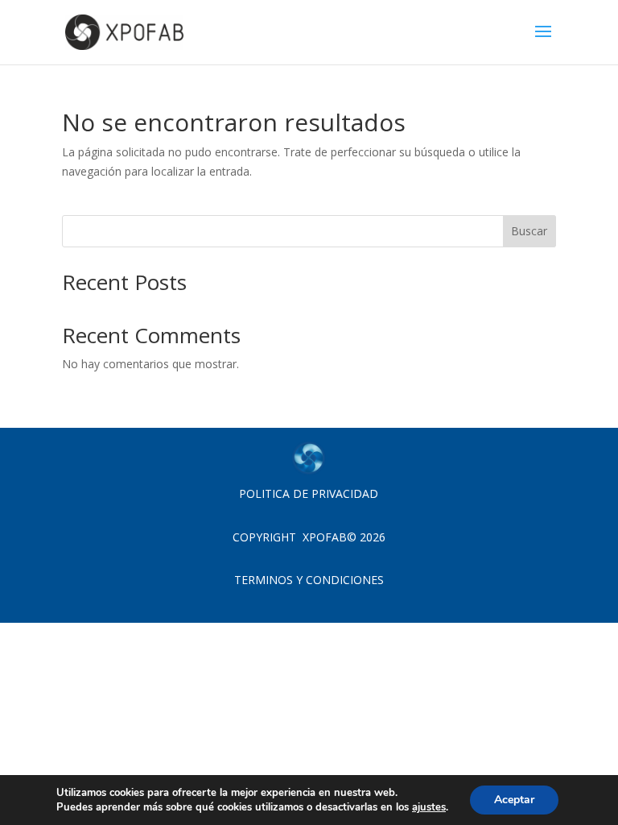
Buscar (529, 230)
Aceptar (514, 799)
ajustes (429, 807)
